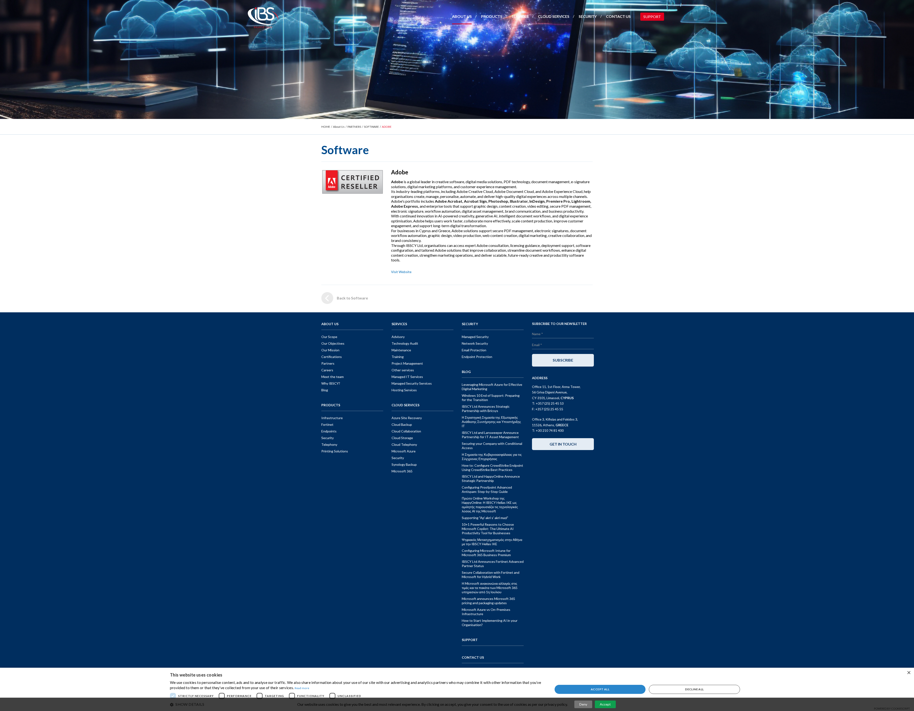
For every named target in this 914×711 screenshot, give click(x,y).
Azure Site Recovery (407, 418)
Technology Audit (405, 343)
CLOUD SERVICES (553, 16)
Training (398, 357)
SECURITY (588, 16)
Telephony (329, 444)
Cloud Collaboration (406, 431)
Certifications (331, 357)
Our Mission (330, 350)
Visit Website (401, 272)
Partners (327, 363)
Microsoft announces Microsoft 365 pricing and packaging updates (488, 601)
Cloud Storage (402, 438)
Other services (403, 370)
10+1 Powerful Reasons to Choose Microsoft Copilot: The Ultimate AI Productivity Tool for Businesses (488, 528)
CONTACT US (618, 16)
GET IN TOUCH (563, 444)
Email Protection (474, 350)
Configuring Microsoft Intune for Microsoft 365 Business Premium (486, 553)
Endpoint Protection (477, 357)
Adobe (399, 172)
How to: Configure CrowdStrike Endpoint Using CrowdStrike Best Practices (492, 467)
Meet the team (332, 377)
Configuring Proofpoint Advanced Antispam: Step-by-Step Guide (487, 489)
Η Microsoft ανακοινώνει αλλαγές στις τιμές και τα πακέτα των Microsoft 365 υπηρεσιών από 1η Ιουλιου (489, 587)
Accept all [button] (600, 689)
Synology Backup (404, 464)
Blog (324, 390)
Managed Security (475, 337)
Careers (327, 370)
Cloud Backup (402, 424)
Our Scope (329, 337)
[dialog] (457, 689)
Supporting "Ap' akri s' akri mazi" (485, 518)
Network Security (475, 343)
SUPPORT (652, 16)
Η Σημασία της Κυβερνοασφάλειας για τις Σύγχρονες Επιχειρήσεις (492, 456)
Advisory (398, 337)
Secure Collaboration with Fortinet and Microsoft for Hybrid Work (490, 574)
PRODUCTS (491, 16)
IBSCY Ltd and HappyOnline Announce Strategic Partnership (491, 478)
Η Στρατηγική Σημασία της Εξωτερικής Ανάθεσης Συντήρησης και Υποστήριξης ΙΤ (491, 421)
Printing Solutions (334, 451)
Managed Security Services (412, 383)
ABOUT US (462, 16)
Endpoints (329, 431)
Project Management (407, 363)
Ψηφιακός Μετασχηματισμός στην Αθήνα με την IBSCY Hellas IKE (492, 542)
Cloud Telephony (404, 444)
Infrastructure (332, 418)
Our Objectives (332, 343)
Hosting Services (404, 390)
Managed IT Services (407, 377)
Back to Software (352, 298)
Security (327, 438)
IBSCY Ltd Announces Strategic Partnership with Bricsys (486, 408)
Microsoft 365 (402, 471)
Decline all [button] (694, 689)
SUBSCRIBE (563, 360)
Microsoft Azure (404, 451)
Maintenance (401, 350)
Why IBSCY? (330, 383)
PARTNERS (354, 126)
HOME (325, 126)
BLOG (466, 372)
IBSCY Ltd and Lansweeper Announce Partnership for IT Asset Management (490, 435)
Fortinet (327, 424)
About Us (339, 126)
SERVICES (520, 16)
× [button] (908, 673)
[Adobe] (352, 181)
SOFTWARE (371, 126)
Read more (302, 688)
